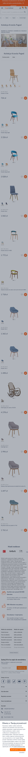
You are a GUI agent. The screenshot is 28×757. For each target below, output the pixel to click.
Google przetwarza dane (19, 746)
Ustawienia (21, 752)
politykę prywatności (15, 744)
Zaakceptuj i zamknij (17, 749)
